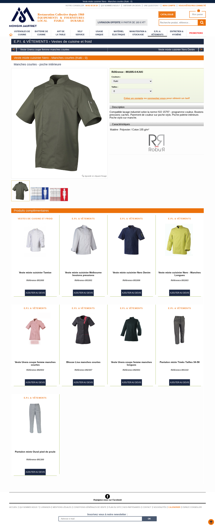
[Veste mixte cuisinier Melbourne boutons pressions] (83, 240)
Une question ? (151, 6)
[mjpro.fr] (23, 25)
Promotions (196, 33)
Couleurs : (116, 77)
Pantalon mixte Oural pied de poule (35, 451)
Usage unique (99, 33)
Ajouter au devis (35, 293)
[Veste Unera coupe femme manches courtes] (35, 329)
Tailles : (115, 87)
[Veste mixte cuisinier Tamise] (35, 240)
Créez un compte (133, 98)
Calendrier (174, 507)
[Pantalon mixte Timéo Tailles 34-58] (179, 329)
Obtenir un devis (132, 6)
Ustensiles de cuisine (22, 33)
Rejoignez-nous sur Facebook (107, 500)
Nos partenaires (131, 507)
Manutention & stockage (138, 33)
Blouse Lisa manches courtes (83, 362)
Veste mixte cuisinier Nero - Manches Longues (179, 274)
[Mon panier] (198, 11)
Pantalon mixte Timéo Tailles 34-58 (180, 362)
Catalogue (167, 14)
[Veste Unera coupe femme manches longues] (131, 329)
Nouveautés (160, 507)
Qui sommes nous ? (110, 6)
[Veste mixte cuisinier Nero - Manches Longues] (179, 240)
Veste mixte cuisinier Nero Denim (176, 49)
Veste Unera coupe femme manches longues (131, 363)
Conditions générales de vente (89, 507)
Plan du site (115, 507)
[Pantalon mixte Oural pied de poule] (35, 419)
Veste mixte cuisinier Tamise (35, 272)
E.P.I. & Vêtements (157, 33)
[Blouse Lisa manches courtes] (83, 329)
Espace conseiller (192, 507)
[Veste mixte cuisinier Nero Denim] (131, 240)
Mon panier (197, 14)
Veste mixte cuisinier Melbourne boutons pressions (83, 274)
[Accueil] (10, 35)
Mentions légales (62, 507)
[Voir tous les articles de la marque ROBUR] (156, 150)
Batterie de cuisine (41, 33)
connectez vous (156, 98)
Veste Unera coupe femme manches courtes (44, 49)
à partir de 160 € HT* (121, 22)
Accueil (13, 507)
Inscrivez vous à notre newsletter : (107, 514)
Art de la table (61, 33)
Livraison (46, 507)
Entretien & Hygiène (176, 33)
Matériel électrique (118, 33)
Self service (80, 33)
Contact (146, 507)
